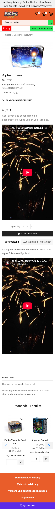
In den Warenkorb (29, 233)
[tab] (11, 242)
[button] (21, 462)
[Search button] (50, 22)
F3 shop (6, 28)
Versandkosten (18, 455)
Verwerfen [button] (46, 6)
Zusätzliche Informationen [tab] (37, 241)
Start (8, 34)
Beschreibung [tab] (12, 241)
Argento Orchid (40, 440)
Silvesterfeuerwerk (12, 88)
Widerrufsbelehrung (28, 484)
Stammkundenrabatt (42, 28)
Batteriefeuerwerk (23, 34)
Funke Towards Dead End (15, 442)
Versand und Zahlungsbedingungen (27, 491)
